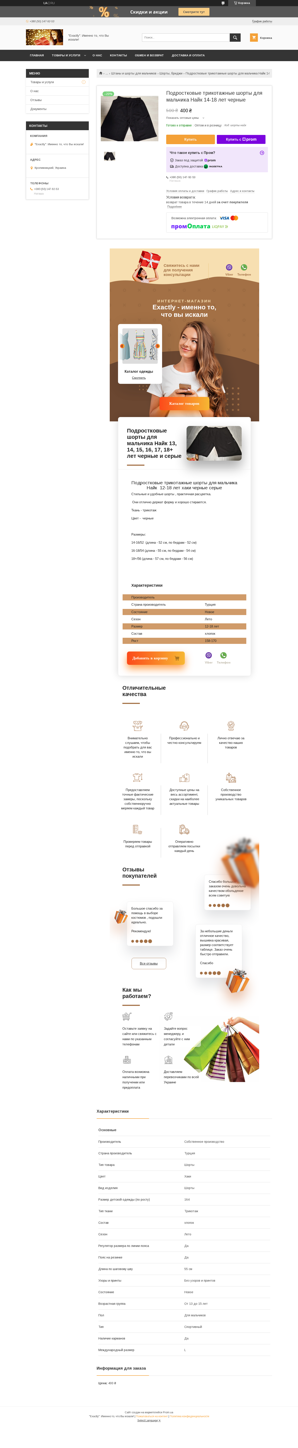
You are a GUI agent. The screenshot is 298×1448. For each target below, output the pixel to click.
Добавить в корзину (145, 658)
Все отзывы (149, 963)
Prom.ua (168, 1412)
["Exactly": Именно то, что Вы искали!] (44, 44)
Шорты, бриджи (170, 73)
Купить (190, 139)
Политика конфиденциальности (189, 1416)
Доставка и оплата (188, 55)
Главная (37, 55)
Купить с (233, 139)
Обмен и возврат (149, 55)
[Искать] (235, 37)
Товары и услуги (66, 55)
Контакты (118, 55)
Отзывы (36, 100)
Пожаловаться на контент (152, 1416)
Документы (38, 109)
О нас (97, 55)
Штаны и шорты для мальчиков (133, 73)
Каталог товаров (184, 403)
